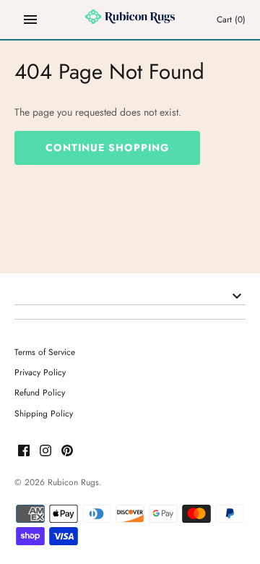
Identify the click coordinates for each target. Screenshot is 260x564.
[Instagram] (45, 451)
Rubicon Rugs (73, 482)
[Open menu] (30, 19)
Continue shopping (107, 147)
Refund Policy (39, 392)
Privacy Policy (40, 372)
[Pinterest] (67, 451)
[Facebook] (24, 451)
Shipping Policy (43, 413)
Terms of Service (44, 352)
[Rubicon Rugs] (130, 19)
